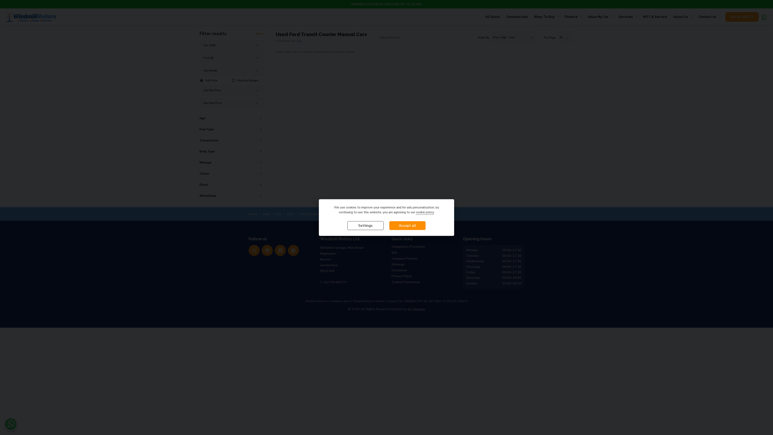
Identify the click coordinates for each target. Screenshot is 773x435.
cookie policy (425, 212)
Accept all (407, 225)
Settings (365, 225)
